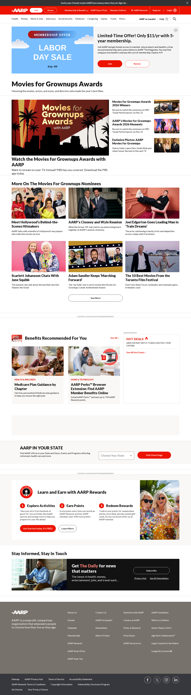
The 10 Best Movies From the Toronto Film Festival (147, 278)
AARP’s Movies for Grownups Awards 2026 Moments (131, 122)
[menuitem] (15, 20)
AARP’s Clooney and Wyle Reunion (95, 222)
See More (96, 298)
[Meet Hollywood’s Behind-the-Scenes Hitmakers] (39, 203)
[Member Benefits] (18, 338)
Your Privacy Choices (38, 689)
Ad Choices (17, 689)
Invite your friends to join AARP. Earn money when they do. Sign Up (93, 3)
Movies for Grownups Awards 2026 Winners (131, 103)
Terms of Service (56, 679)
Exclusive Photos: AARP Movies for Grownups (127, 141)
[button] (174, 19)
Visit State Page (154, 455)
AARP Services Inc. (132, 643)
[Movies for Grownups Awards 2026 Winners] (166, 107)
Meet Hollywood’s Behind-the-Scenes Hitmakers (35, 224)
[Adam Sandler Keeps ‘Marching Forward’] (96, 256)
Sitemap (15, 679)
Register (157, 10)
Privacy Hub (140, 578)
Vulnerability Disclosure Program (94, 684)
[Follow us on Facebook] (147, 680)
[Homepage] (20, 10)
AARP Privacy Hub (34, 679)
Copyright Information (61, 684)
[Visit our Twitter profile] (157, 680)
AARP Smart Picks (99, 10)
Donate (71, 620)
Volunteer (72, 628)
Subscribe (151, 570)
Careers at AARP (131, 620)
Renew (137, 63)
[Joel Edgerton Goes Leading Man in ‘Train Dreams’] (152, 203)
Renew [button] (50, 10)
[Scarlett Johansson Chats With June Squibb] (39, 256)
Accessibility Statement (80, 679)
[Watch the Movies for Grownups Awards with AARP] (60, 128)
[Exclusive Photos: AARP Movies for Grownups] (166, 145)
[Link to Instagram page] (166, 680)
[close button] (176, 30)
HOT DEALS (135, 339)
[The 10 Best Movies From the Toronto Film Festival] (152, 256)
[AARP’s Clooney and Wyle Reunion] (96, 203)
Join (110, 63)
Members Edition (118, 10)
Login (169, 10)
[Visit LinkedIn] (175, 680)
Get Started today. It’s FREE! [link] (38, 528)
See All (113, 337)
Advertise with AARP (133, 612)
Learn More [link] (68, 528)
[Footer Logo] (34, 612)
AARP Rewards (75, 643)
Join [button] (36, 10)
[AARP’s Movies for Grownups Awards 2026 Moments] (166, 126)
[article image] (163, 19)
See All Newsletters (159, 578)
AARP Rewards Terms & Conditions (29, 684)
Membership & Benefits (75, 10)
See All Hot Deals (135, 352)
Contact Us (101, 612)
